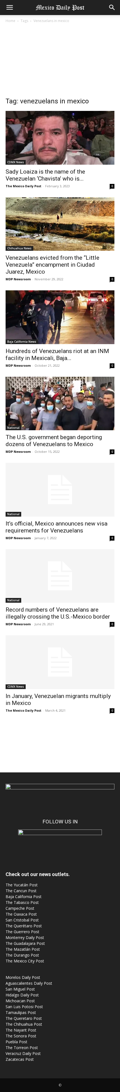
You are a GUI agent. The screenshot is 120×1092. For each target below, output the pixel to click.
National (13, 428)
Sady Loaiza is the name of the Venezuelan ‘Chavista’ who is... (45, 175)
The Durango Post (22, 955)
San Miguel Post (20, 989)
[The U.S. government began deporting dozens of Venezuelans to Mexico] (60, 404)
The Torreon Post (22, 1047)
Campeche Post (20, 908)
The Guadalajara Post (25, 943)
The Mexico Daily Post (23, 186)
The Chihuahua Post (24, 1024)
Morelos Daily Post (23, 977)
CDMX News (15, 162)
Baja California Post (24, 896)
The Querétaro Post (24, 925)
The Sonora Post (21, 1036)
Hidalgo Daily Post (22, 995)
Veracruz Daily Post (23, 1053)
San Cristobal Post (22, 920)
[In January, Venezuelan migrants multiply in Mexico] (60, 662)
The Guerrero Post (22, 931)
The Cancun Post (21, 890)
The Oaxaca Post (21, 914)
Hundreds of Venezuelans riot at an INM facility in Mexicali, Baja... (57, 354)
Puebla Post (16, 1041)
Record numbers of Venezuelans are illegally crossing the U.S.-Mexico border (58, 613)
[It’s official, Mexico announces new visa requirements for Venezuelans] (60, 490)
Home (10, 20)
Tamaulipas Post (21, 1012)
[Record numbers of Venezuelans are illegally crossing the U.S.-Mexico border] (60, 576)
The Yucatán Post (22, 884)
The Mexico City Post (25, 961)
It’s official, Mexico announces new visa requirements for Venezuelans (56, 527)
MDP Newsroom (18, 279)
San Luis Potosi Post (24, 1006)
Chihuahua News (19, 248)
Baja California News (21, 342)
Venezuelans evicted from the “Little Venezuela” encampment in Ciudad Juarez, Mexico (52, 264)
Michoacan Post (20, 1000)
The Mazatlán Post (23, 949)
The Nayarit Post (21, 1030)
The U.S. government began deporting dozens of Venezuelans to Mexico (54, 440)
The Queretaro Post (24, 1018)
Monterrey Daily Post (25, 937)
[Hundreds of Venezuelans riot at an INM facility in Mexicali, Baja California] (60, 317)
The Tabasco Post (22, 902)
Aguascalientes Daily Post (29, 983)
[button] (9, 7)
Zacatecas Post (20, 1059)
